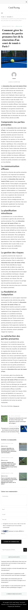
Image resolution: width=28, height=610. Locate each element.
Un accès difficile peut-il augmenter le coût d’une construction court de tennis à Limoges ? (13, 574)
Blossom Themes (21, 604)
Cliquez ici (16, 406)
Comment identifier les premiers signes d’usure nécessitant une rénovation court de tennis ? (8, 450)
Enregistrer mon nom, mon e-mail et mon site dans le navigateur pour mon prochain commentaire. (14, 525)
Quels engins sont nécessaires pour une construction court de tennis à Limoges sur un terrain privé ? (13, 580)
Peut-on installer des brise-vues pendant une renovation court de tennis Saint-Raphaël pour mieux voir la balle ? (9, 481)
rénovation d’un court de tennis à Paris (15, 86)
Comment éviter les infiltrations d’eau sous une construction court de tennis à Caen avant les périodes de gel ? (13, 563)
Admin (14, 78)
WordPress (17, 606)
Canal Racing (14, 7)
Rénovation (19, 26)
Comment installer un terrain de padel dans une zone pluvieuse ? (14, 569)
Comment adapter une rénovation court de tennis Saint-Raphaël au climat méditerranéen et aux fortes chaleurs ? (9, 465)
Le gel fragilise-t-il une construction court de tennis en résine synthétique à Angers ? (13, 586)
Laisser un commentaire (14, 82)
